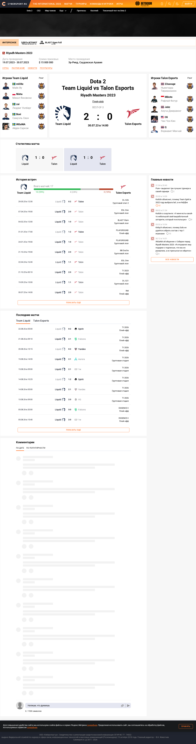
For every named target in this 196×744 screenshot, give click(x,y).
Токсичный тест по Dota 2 (114, 10)
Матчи (68, 4)
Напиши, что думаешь (39, 705)
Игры (120, 4)
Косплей (94, 10)
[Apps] (162, 4)
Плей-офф (98, 101)
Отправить (128, 705)
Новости (32, 68)
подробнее (92, 725)
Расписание (18, 68)
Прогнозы (81, 10)
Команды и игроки (101, 4)
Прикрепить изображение (122, 705)
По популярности (35, 448)
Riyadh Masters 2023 (19, 53)
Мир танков (50, 10)
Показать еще (73, 303)
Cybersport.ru (79, 740)
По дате (20, 448)
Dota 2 (29, 10)
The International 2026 (47, 4)
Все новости (172, 259)
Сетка (5, 68)
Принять (185, 726)
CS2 (38, 10)
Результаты (46, 68)
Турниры (81, 4)
